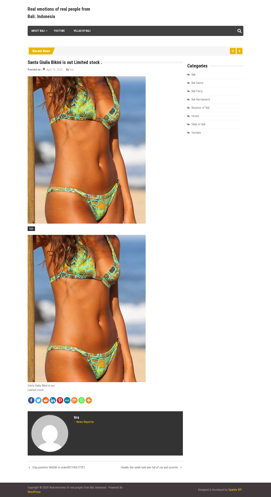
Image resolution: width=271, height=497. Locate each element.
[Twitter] (38, 400)
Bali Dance (197, 83)
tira (72, 69)
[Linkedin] (53, 400)
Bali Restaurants (200, 99)
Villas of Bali (82, 30)
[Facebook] (31, 400)
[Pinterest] (60, 400)
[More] (89, 400)
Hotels (195, 116)
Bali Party (197, 91)
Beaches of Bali (200, 108)
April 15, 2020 (54, 69)
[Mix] (74, 400)
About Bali (38, 30)
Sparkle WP (235, 489)
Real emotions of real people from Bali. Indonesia (59, 12)
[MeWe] (67, 400)
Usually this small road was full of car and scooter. (149, 467)
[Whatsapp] (81, 400)
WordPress (34, 492)
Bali (31, 228)
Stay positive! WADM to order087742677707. (58, 467)
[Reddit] (45, 400)
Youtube (59, 30)
